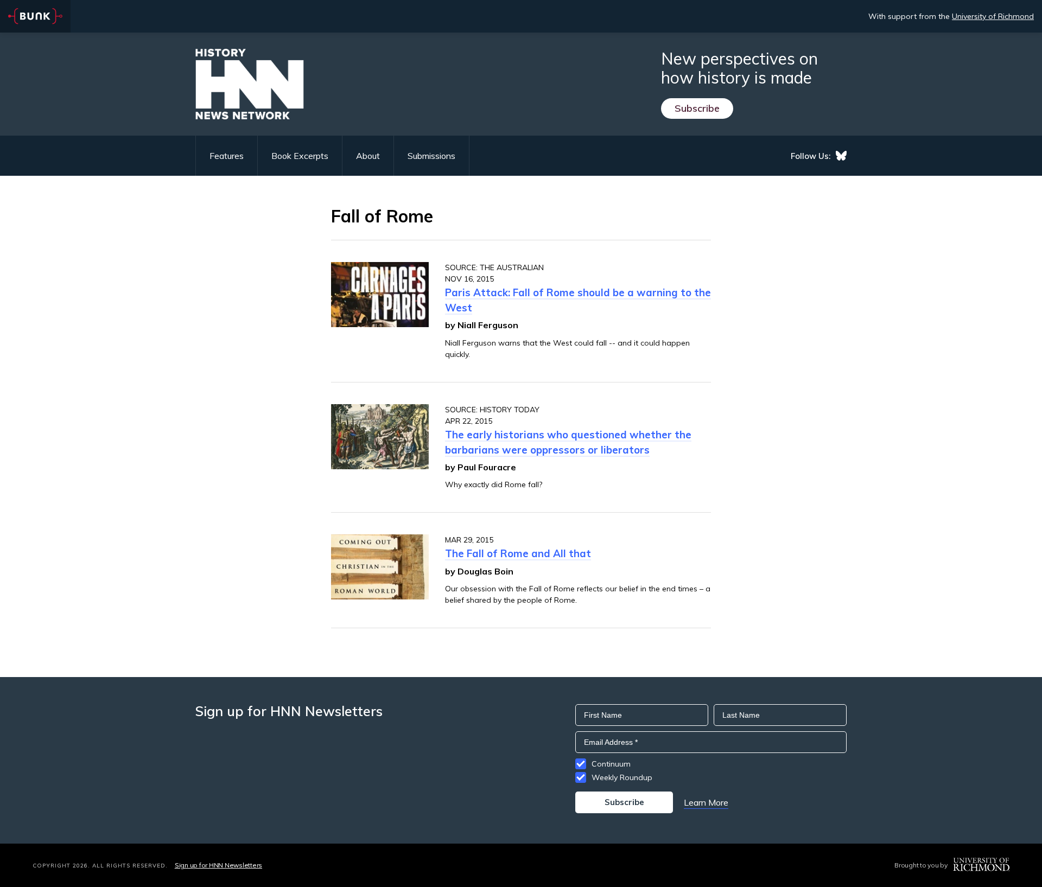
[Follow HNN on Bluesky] (841, 155)
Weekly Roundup (622, 777)
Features (226, 155)
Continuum (611, 764)
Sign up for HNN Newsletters (218, 865)
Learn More (706, 802)
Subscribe (697, 108)
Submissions (431, 155)
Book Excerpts (299, 155)
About (368, 155)
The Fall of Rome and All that (518, 553)
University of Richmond (993, 16)
